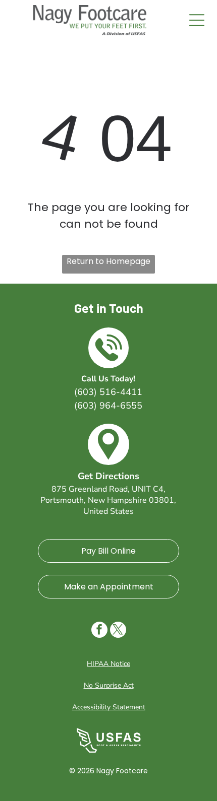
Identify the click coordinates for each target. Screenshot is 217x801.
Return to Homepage (108, 261)
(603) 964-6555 (108, 405)
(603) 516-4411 (108, 392)
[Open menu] (196, 20)
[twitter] (118, 631)
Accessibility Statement (108, 707)
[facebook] (99, 631)
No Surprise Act (109, 685)
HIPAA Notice (108, 664)
